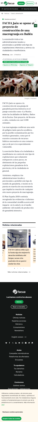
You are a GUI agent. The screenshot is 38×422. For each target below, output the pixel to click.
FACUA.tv (19, 324)
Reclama (19, 372)
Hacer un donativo (19, 307)
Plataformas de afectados (19, 357)
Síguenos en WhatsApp (10, 65)
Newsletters (19, 331)
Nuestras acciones (19, 321)
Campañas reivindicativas (19, 353)
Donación (30, 3)
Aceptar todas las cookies (11, 418)
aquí (3, 404)
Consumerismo (19, 327)
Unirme (21, 3)
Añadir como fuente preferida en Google (15, 62)
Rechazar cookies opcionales (13, 412)
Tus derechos (19, 369)
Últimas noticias (19, 318)
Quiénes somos (19, 385)
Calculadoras (19, 375)
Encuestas (19, 360)
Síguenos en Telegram (26, 65)
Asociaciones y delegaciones (19, 389)
